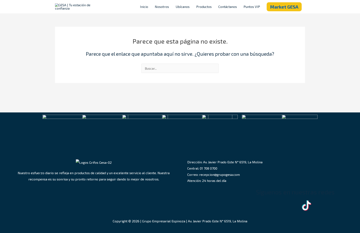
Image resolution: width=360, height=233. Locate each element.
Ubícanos (183, 7)
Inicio (144, 7)
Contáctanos (227, 7)
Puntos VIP (252, 7)
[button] (284, 6)
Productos (204, 7)
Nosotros (162, 7)
